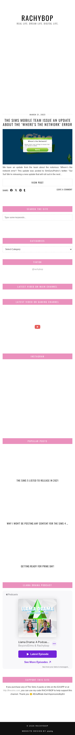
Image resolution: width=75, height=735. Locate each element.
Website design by (37, 731)
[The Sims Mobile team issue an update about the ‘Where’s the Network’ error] (37, 163)
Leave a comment (64, 189)
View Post (38, 182)
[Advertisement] (37, 69)
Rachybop (37, 18)
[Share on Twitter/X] (16, 190)
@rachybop (37, 269)
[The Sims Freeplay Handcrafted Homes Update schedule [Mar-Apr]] (37, 327)
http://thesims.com (11, 690)
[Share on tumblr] (24, 190)
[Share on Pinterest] (20, 190)
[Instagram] (14, 373)
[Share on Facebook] (11, 190)
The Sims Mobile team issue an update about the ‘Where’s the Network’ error (37, 122)
